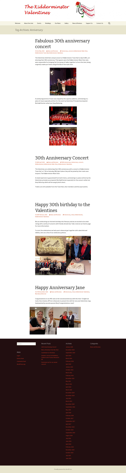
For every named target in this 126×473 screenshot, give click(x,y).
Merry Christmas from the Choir (50, 350)
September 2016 (70, 432)
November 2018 (70, 404)
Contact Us (99, 23)
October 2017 (69, 418)
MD (36, 294)
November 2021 (70, 378)
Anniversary (64, 51)
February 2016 (70, 447)
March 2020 (69, 390)
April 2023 (68, 364)
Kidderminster (39, 164)
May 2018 (68, 410)
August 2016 (69, 435)
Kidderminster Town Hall (41, 53)
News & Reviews (77, 23)
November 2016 (70, 427)
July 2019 (68, 398)
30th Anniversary (66, 162)
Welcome (17, 23)
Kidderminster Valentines (56, 53)
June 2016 (68, 441)
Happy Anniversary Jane (60, 287)
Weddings (48, 23)
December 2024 (70, 350)
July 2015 (68, 455)
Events (39, 23)
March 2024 (69, 358)
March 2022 (69, 372)
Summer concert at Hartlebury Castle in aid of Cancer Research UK (50, 357)
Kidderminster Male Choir (80, 51)
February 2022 (70, 375)
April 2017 (68, 424)
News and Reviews (53, 51)
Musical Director (41, 294)
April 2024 (68, 355)
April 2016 (68, 444)
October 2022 (69, 370)
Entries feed (20, 358)
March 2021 (69, 384)
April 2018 (68, 412)
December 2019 (70, 392)
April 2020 (68, 387)
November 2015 (70, 450)
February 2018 (70, 415)
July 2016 (68, 438)
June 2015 (68, 458)
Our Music (58, 23)
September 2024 (70, 352)
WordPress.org (21, 364)
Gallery (66, 23)
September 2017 (70, 421)
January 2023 (69, 367)
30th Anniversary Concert (62, 158)
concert (71, 51)
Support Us (89, 23)
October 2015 (69, 452)
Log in (18, 355)
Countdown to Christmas (48, 352)
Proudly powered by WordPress (63, 469)
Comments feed (21, 361)
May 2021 (68, 381)
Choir (72, 215)
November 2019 (70, 395)
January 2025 (69, 347)
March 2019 (69, 401)
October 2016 (69, 430)
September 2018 (70, 407)
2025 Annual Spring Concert (48, 347)
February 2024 (70, 361)
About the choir (28, 23)
